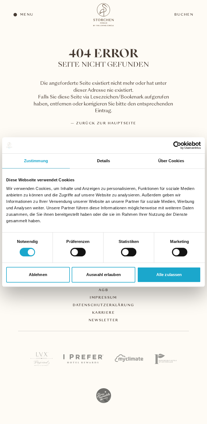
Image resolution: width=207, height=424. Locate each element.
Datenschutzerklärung (103, 305)
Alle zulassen (169, 274)
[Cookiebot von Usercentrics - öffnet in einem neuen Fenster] (177, 145)
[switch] (77, 252)
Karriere (103, 313)
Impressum (103, 297)
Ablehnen (38, 274)
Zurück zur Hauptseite (106, 123)
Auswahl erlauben (103, 274)
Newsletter (104, 320)
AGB (103, 290)
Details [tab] (103, 160)
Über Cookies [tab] (171, 160)
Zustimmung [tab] (36, 160)
